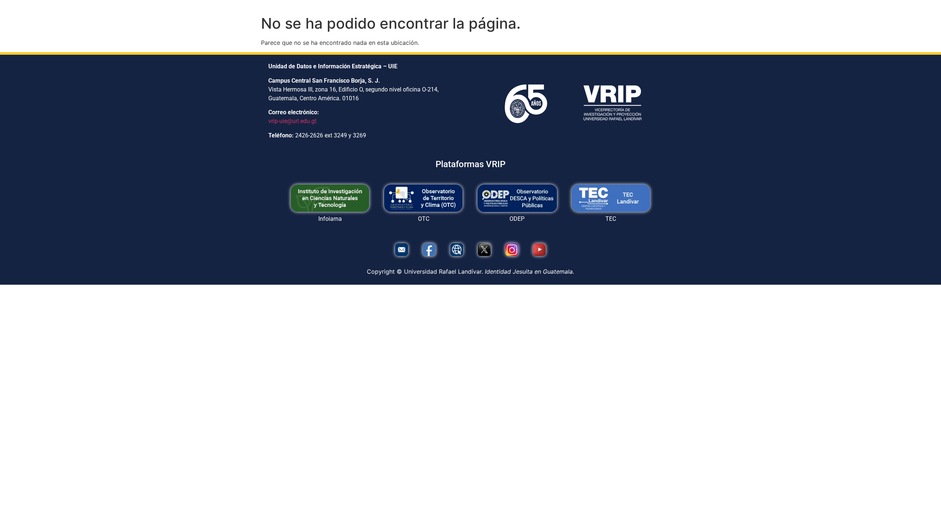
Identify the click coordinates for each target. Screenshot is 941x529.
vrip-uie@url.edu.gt (292, 121)
